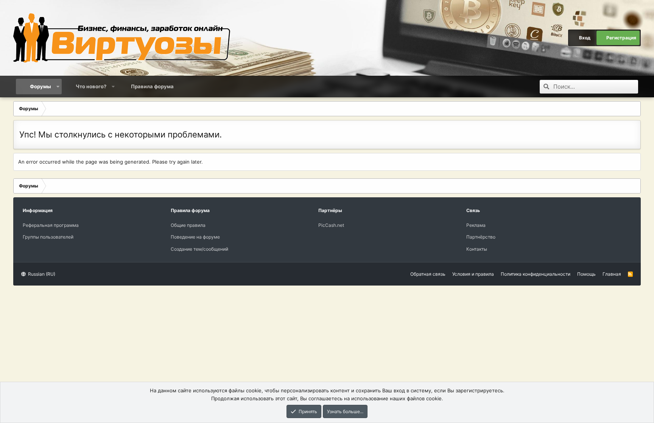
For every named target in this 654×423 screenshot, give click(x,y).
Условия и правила (473, 274)
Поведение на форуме (195, 237)
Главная (612, 274)
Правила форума (152, 86)
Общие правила (188, 225)
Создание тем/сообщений (199, 249)
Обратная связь (427, 274)
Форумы (40, 86)
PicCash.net (331, 225)
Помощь (586, 274)
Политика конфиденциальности (535, 274)
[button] (58, 86)
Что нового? (91, 86)
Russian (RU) (41, 274)
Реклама (476, 225)
